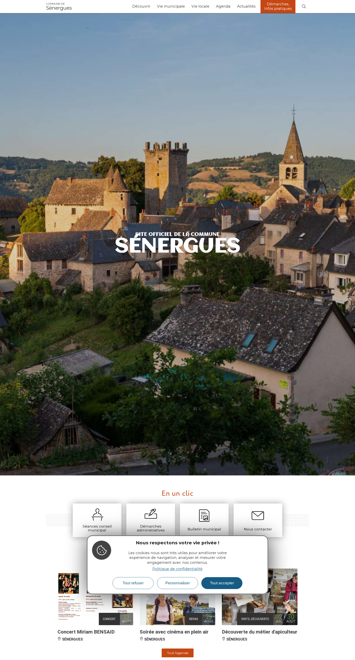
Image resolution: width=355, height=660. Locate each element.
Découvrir (141, 6)
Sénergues (59, 6)
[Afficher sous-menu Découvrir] (152, 6)
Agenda (223, 6)
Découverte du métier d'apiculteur (259, 632)
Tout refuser (133, 583)
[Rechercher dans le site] (304, 6)
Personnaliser (177, 583)
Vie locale (200, 6)
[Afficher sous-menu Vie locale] (211, 6)
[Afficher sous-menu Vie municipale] (186, 6)
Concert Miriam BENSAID (86, 632)
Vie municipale (171, 6)
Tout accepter (222, 583)
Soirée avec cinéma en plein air (174, 632)
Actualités (246, 6)
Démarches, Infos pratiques (278, 6)
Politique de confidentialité (177, 569)
